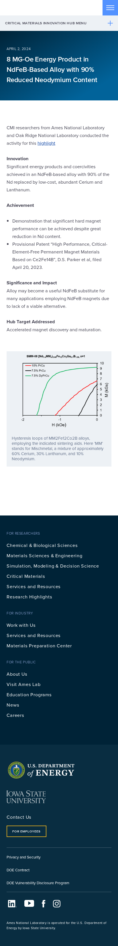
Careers (15, 715)
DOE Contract (18, 869)
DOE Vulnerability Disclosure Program (38, 882)
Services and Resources (34, 586)
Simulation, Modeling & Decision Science (53, 565)
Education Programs (29, 694)
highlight (46, 143)
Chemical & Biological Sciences (42, 545)
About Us (17, 674)
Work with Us (21, 625)
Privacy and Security (24, 857)
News (13, 704)
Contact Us (19, 817)
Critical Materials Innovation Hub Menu (45, 23)
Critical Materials (26, 576)
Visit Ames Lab (23, 684)
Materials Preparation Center (39, 645)
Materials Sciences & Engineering (44, 555)
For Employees (26, 831)
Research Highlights (29, 596)
